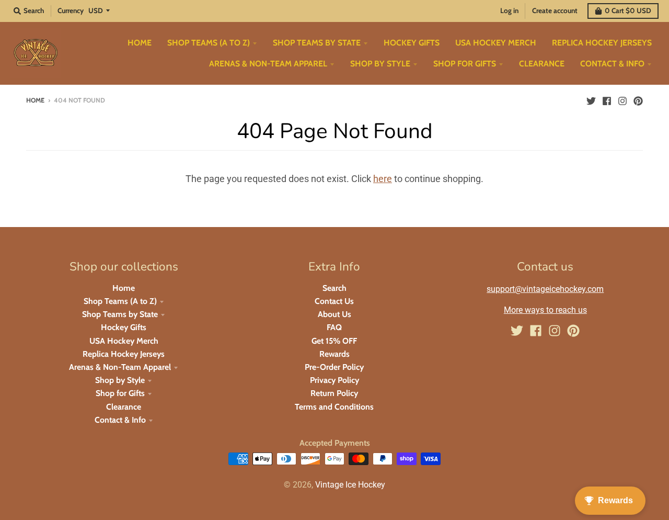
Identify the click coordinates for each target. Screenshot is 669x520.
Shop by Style (120, 380)
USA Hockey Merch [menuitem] (495, 43)
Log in (509, 10)
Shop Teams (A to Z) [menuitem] (208, 43)
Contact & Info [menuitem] (612, 64)
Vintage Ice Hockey (350, 485)
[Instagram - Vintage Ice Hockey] (622, 100)
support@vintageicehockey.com (545, 289)
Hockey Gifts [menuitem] (412, 43)
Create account (555, 10)
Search (334, 288)
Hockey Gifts (123, 327)
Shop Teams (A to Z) (120, 301)
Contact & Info (120, 420)
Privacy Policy (334, 380)
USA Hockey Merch (123, 341)
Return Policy (334, 393)
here (382, 178)
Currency (70, 10)
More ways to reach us (545, 310)
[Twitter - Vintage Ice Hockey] (591, 100)
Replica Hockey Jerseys (124, 354)
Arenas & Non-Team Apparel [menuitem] (268, 64)
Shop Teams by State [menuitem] (317, 43)
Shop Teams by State (120, 314)
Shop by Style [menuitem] (380, 64)
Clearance (123, 407)
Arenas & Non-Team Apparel (120, 367)
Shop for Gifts (120, 393)
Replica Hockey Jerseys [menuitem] (602, 43)
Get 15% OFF (334, 341)
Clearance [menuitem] (541, 64)
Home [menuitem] (140, 43)
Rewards (334, 354)
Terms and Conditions (334, 407)
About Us (334, 314)
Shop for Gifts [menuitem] (464, 64)
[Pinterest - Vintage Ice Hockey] (638, 100)
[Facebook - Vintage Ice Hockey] (607, 100)
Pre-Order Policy (334, 367)
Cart (628, 10)
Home (35, 100)
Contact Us (334, 301)
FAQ (334, 327)
